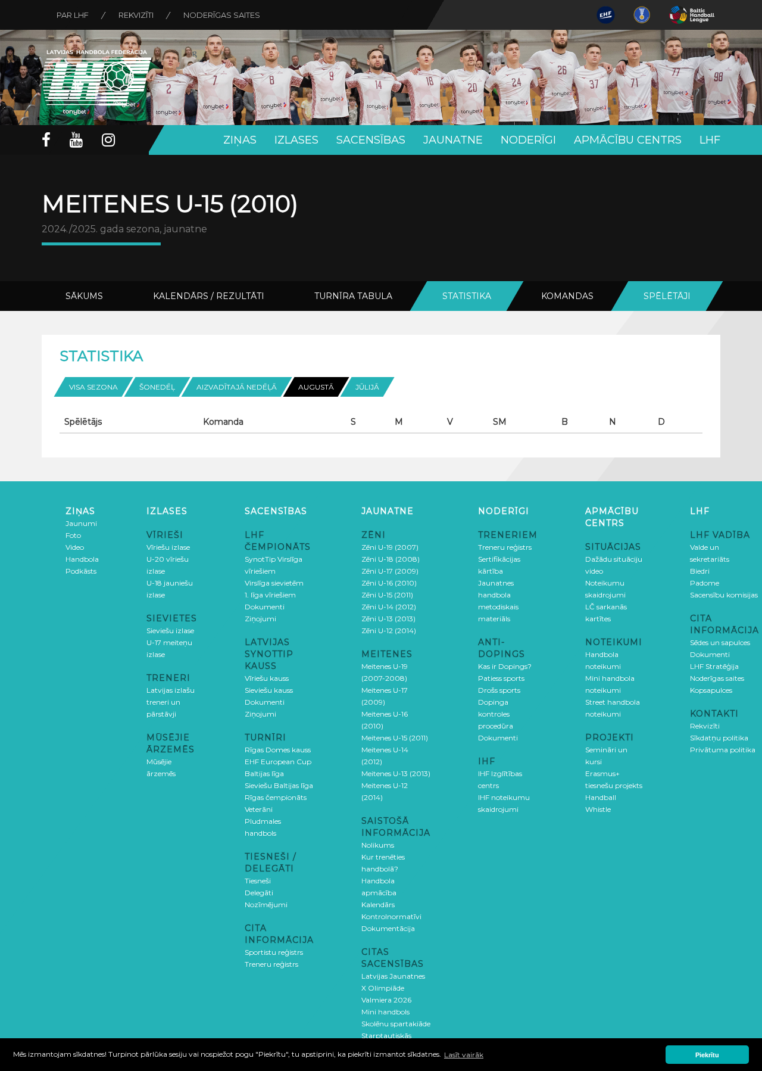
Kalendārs (378, 904)
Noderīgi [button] (528, 140)
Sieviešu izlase (170, 630)
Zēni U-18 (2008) (390, 559)
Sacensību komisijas (724, 594)
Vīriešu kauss (267, 678)
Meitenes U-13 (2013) (395, 773)
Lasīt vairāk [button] (463, 1054)
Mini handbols (385, 1011)
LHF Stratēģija (714, 666)
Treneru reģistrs (271, 964)
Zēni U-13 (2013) (388, 618)
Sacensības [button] (370, 140)
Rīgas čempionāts (276, 797)
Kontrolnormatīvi (391, 916)
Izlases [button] (296, 140)
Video (74, 547)
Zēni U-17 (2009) (390, 570)
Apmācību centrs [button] (628, 140)
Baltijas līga (264, 773)
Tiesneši (258, 880)
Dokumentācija (388, 928)
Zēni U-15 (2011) (387, 594)
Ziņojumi (260, 618)
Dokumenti (265, 606)
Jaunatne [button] (453, 140)
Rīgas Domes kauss (278, 749)
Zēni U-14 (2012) (388, 606)
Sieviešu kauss (269, 690)
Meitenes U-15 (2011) (394, 737)
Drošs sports (499, 690)
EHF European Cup (278, 761)
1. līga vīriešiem (270, 594)
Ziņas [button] (240, 140)
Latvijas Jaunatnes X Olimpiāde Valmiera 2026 (393, 988)
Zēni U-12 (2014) (388, 630)
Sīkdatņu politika (719, 737)
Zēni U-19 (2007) (390, 547)
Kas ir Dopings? (505, 666)
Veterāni (259, 809)
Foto (73, 535)
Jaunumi (81, 523)
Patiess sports (501, 678)
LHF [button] (709, 140)
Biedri (700, 570)
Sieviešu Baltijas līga (279, 785)
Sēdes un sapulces (720, 642)
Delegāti (259, 892)
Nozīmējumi (266, 904)
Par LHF (73, 15)
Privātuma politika (722, 749)
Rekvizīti (136, 15)
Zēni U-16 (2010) (389, 582)
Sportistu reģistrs (274, 952)
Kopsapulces (711, 690)
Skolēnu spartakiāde (395, 1023)
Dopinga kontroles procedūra (495, 714)
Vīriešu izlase (168, 547)
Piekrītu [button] (707, 1054)
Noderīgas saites (221, 15)
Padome (704, 582)
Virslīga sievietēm (274, 582)
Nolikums (377, 844)
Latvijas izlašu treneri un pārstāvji (170, 702)
